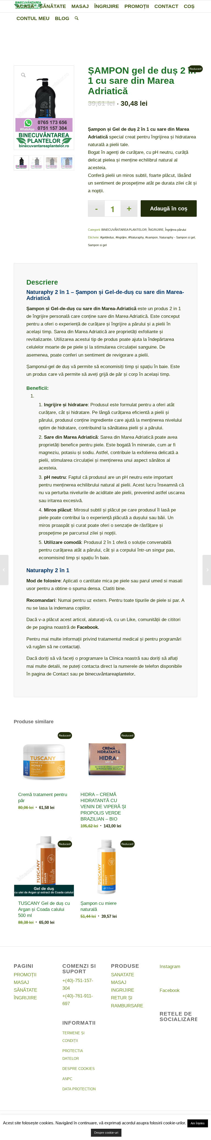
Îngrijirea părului (175, 229)
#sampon (151, 237)
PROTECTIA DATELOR (72, 1055)
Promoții (25, 974)
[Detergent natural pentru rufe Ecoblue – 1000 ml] (206, 570)
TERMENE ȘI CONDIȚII (73, 1037)
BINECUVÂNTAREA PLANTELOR (124, 229)
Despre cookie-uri (106, 1132)
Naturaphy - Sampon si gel (177, 237)
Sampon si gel (97, 245)
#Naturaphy (136, 237)
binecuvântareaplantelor (109, 674)
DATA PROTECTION (79, 1089)
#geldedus (107, 237)
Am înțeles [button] (198, 1123)
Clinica (116, 658)
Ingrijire (122, 990)
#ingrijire (121, 237)
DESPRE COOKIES (78, 1069)
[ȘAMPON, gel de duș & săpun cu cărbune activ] (4, 570)
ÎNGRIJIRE (155, 229)
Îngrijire (25, 997)
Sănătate (25, 990)
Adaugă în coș (168, 208)
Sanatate (122, 974)
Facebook (170, 990)
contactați (70, 646)
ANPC (67, 1079)
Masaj (21, 982)
